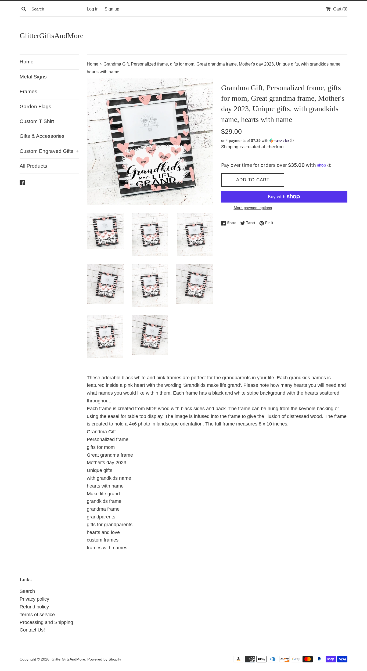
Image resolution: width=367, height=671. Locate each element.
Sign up (112, 8)
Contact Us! (32, 630)
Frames (28, 91)
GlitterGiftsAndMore (51, 35)
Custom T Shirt (37, 121)
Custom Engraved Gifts (49, 151)
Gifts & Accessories (42, 136)
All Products (33, 166)
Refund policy (34, 606)
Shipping (229, 146)
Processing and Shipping (46, 622)
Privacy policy (34, 599)
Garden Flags (35, 106)
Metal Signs (33, 77)
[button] (284, 140)
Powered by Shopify (104, 659)
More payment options (253, 207)
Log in (93, 8)
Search (27, 591)
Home (27, 61)
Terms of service (37, 614)
